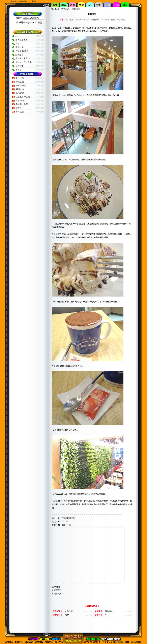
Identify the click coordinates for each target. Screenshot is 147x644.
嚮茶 (18, 43)
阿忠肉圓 (20, 100)
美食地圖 (76, 9)
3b (17, 36)
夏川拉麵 (20, 78)
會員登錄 (23, 1)
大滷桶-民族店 (22, 51)
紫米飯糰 (20, 82)
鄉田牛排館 (21, 86)
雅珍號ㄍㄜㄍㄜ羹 (24, 62)
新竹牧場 (20, 66)
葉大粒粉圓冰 (22, 40)
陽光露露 (20, 93)
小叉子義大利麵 (23, 58)
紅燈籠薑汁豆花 (23, 97)
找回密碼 (32, 1)
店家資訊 (58, 590)
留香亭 (19, 70)
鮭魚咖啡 (20, 55)
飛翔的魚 (20, 47)
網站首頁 (65, 9)
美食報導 (58, 594)
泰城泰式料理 (22, 104)
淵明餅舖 (20, 89)
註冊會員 (14, 1)
